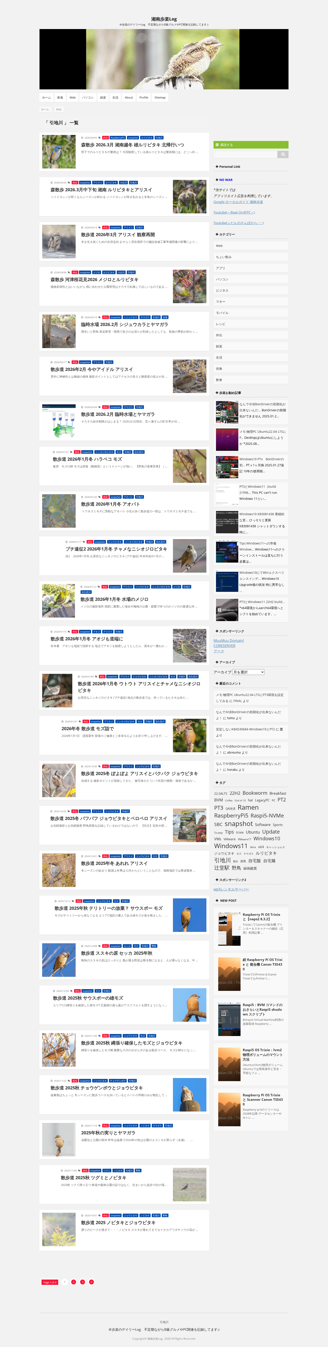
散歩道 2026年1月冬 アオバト (110, 504)
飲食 (60, 97)
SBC (218, 824)
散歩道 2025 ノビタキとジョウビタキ (118, 1222)
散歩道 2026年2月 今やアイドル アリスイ (92, 369)
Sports (278, 824)
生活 (115, 97)
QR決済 (230, 809)
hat (250, 800)
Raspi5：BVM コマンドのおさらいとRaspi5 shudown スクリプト (262, 1009)
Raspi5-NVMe (267, 815)
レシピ (220, 324)
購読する (226, 145)
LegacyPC (262, 800)
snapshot (133, 137)
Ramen (248, 807)
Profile (143, 97)
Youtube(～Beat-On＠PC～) (234, 212)
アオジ (96, 631)
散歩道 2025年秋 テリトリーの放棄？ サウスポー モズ (109, 908)
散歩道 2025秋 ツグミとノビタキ (94, 1178)
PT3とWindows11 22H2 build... (262, 602)
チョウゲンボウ (118, 1080)
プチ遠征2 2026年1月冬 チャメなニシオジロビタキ (116, 549)
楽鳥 (243, 861)
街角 (219, 368)
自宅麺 (269, 860)
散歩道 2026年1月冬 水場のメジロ (115, 599)
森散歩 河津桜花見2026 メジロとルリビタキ (95, 279)
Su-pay (218, 832)
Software (263, 824)
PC (273, 800)
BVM (218, 800)
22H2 (235, 793)
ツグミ (107, 1170)
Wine (253, 847)
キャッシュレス (275, 847)
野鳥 (154, 946)
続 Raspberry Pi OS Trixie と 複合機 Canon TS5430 (262, 964)
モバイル (222, 313)
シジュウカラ (130, 317)
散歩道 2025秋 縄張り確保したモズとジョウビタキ (132, 1043)
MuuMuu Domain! (229, 640)
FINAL (237, 701)
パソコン (88, 97)
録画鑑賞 (250, 868)
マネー (220, 301)
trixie (240, 832)
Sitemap (160, 97)
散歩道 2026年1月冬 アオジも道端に (87, 639)
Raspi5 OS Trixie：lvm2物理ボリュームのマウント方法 (263, 1054)
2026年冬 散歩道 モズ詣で (88, 728)
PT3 (218, 807)
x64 (261, 847)
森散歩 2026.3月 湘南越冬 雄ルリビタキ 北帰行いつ (132, 145)
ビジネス (222, 290)
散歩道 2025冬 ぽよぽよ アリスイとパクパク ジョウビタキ (139, 773)
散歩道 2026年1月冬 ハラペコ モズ (87, 459)
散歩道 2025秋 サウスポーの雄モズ (88, 998)
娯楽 (103, 97)
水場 (165, 317)
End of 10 (240, 800)
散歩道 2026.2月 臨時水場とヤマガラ (118, 414)
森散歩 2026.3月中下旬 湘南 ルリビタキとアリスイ (101, 190)
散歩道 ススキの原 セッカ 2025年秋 (116, 953)
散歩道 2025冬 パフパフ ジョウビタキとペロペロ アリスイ (108, 818)
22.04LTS (220, 793)
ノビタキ (145, 1125)
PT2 (282, 799)
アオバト (128, 496)
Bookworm (255, 793)
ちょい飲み (224, 257)
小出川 (123, 182)
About (129, 97)
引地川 (159, 137)
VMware (230, 839)
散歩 (235, 861)
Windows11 (231, 846)
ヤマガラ (145, 317)
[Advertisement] (249, 121)
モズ (119, 452)
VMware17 (244, 839)
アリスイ (97, 182)
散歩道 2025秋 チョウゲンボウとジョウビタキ (97, 1088)
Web (73, 97)
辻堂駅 (222, 867)
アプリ (220, 268)
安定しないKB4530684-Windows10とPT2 (245, 729)
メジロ (96, 272)
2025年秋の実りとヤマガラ (108, 1133)
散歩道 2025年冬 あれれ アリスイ (114, 863)
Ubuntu (253, 832)
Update (271, 831)
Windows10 (266, 838)
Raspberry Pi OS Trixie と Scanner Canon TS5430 (263, 1099)
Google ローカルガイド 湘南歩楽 (238, 202)
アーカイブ (222, 672)
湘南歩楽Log (164, 19)
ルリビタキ (146, 137)
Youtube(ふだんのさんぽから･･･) (239, 223)
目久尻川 (139, 452)
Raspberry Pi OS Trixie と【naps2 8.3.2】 (261, 916)
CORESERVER (224, 645)
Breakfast (278, 793)
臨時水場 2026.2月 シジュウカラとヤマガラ (124, 324)
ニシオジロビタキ (104, 452)
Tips (229, 832)
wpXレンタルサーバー (231, 889)
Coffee (229, 800)
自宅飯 (254, 860)
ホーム (46, 97)
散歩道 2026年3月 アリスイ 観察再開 (118, 234)
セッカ (127, 946)
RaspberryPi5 (118, 137)
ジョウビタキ (115, 541)
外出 (105, 137)
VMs (217, 838)
